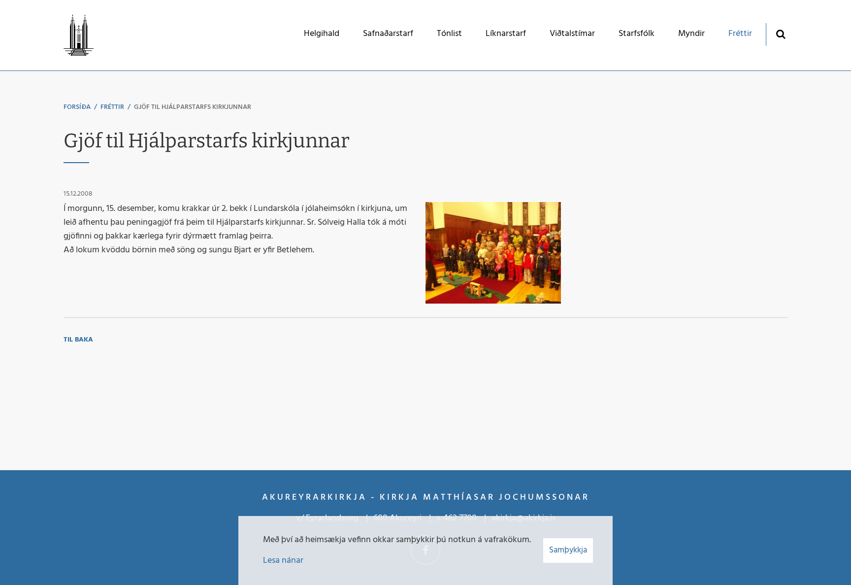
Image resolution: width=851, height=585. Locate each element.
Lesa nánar (283, 560)
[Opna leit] (780, 34)
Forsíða (77, 107)
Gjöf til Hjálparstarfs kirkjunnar (192, 107)
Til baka (78, 339)
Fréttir (112, 107)
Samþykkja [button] (568, 550)
